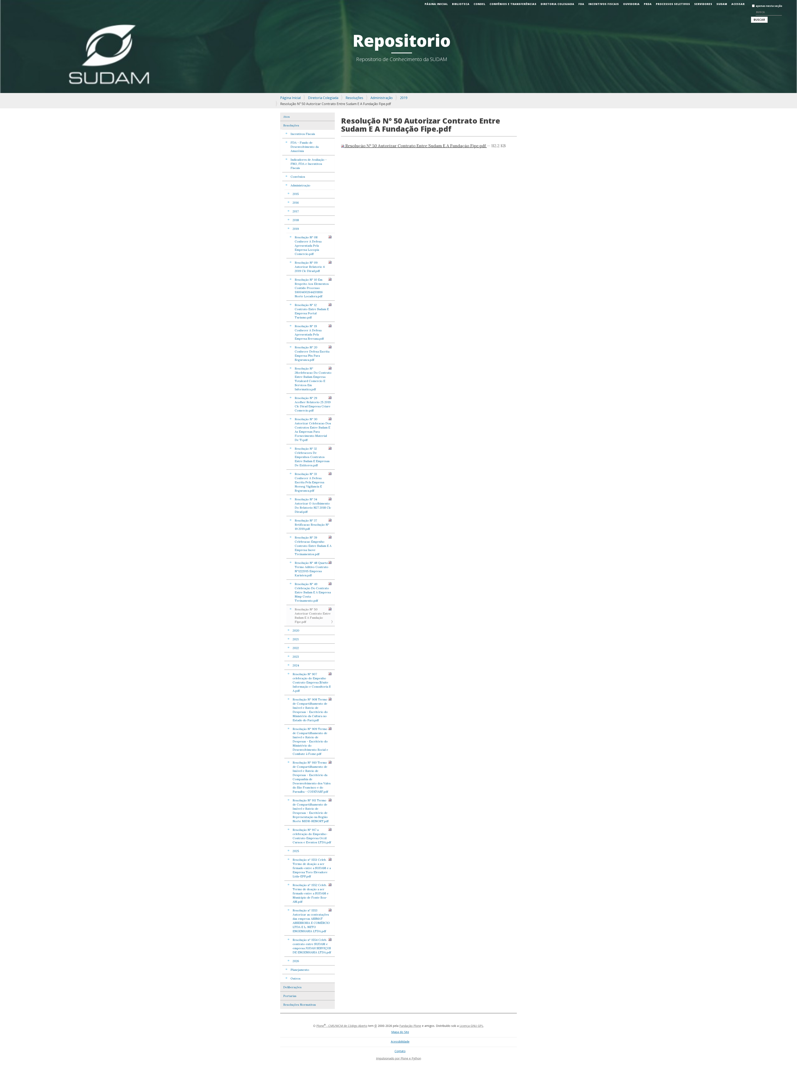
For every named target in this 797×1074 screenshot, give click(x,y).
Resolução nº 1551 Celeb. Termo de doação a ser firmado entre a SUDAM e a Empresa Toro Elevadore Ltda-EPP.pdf (312, 868)
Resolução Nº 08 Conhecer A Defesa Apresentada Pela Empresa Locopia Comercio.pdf (308, 245)
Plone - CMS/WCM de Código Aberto (341, 1026)
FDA (581, 4)
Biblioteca (460, 4)
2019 (403, 98)
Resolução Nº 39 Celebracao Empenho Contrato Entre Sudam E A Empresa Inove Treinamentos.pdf (313, 546)
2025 (296, 851)
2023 (296, 657)
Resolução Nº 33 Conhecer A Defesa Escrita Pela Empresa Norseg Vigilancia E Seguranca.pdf (309, 482)
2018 (296, 220)
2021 (296, 639)
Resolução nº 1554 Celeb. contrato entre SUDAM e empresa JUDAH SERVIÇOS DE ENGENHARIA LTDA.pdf (312, 946)
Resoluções (354, 98)
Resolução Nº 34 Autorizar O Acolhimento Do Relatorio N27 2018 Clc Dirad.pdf (313, 505)
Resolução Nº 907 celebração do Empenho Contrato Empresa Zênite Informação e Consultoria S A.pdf (312, 682)
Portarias (289, 996)
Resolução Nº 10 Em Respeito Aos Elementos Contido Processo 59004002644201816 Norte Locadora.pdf (312, 288)
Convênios (298, 177)
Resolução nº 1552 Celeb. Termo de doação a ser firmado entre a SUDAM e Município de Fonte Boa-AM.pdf (311, 893)
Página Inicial (436, 4)
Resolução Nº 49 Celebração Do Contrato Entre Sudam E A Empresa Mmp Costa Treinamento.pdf (313, 592)
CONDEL (479, 4)
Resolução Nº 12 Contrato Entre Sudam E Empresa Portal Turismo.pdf (312, 311)
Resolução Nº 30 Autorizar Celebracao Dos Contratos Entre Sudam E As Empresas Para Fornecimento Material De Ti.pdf (313, 429)
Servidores (703, 4)
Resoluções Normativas (299, 1005)
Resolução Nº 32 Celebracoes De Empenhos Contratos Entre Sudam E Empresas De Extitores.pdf (312, 457)
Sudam (721, 4)
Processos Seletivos (673, 4)
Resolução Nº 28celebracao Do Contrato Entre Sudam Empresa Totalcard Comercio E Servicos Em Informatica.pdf (313, 379)
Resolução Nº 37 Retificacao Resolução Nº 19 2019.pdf (312, 525)
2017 (296, 211)
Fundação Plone (410, 1026)
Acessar (738, 4)
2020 (296, 630)
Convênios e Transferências (513, 4)
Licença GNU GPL (471, 1026)
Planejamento (300, 970)
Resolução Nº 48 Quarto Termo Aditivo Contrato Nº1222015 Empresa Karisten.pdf (311, 569)
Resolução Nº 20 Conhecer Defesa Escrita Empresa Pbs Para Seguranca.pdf (312, 353)
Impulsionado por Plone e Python (398, 1058)
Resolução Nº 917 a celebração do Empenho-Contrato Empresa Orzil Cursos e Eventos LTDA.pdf (312, 836)
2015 (296, 194)
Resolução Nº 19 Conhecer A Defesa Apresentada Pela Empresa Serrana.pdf (309, 332)
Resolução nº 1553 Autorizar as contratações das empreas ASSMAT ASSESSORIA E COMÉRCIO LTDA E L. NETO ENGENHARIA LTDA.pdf (311, 921)
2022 (296, 648)
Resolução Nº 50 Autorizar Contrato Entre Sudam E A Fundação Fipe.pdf (313, 615)
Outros (296, 978)
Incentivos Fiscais (603, 4)
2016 (296, 203)
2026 (296, 961)
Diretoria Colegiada (557, 4)
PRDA (648, 4)
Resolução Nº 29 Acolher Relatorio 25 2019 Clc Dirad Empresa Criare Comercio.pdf (313, 404)
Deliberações (292, 987)
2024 (296, 665)
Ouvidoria (631, 4)
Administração (381, 98)
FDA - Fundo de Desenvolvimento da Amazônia (305, 147)
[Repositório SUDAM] (7, 3)
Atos (286, 117)
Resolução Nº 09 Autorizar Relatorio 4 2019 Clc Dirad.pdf (310, 267)
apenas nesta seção (769, 6)
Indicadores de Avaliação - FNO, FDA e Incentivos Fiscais (309, 164)
